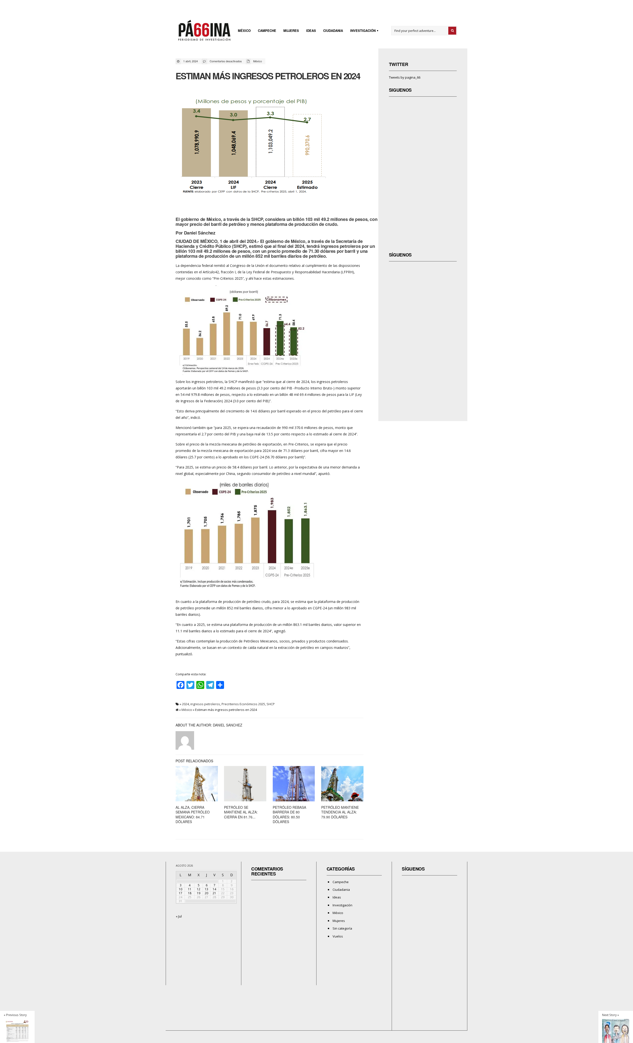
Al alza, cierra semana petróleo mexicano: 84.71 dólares (193, 814)
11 (189, 889)
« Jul (179, 916)
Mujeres (291, 30)
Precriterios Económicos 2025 (243, 704)
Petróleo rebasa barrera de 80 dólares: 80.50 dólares (289, 814)
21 (214, 893)
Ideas (311, 30)
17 (180, 893)
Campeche (267, 30)
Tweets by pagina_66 (404, 77)
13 (206, 889)
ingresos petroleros (205, 704)
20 (206, 893)
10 (180, 889)
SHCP (271, 704)
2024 (185, 704)
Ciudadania (333, 30)
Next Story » (610, 1015)
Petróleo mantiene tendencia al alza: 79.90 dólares (340, 812)
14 (214, 889)
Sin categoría (342, 928)
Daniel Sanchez (227, 725)
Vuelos (338, 936)
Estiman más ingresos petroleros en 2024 (268, 76)
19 (198, 893)
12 (198, 889)
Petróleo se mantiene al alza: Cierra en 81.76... (241, 812)
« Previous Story (15, 1015)
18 (189, 893)
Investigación (361, 31)
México (244, 30)
